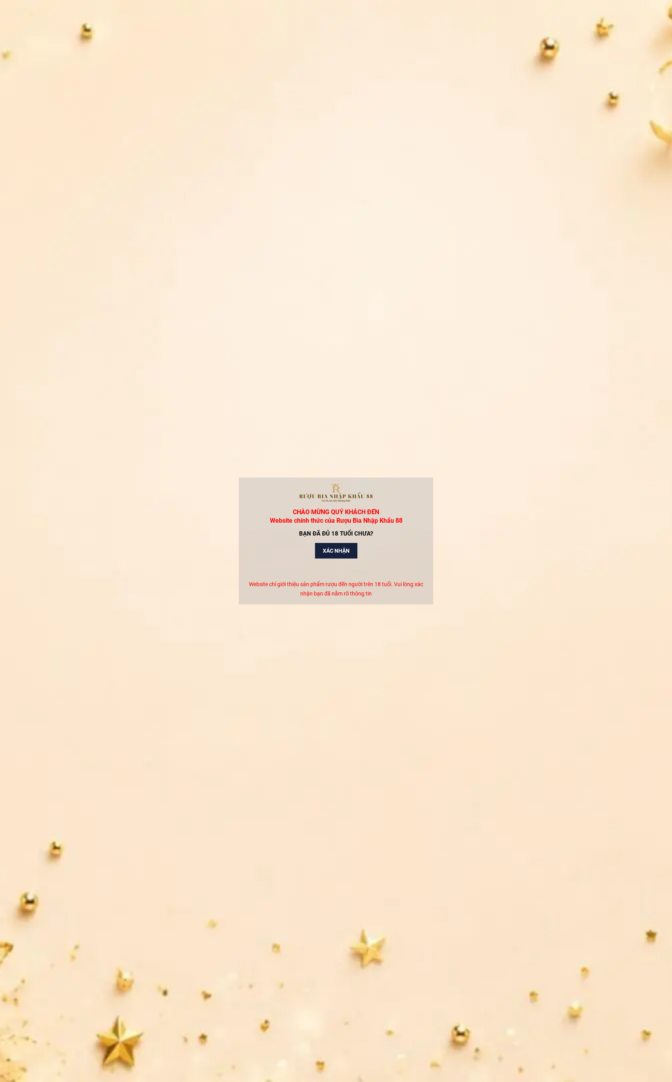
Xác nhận (336, 551)
